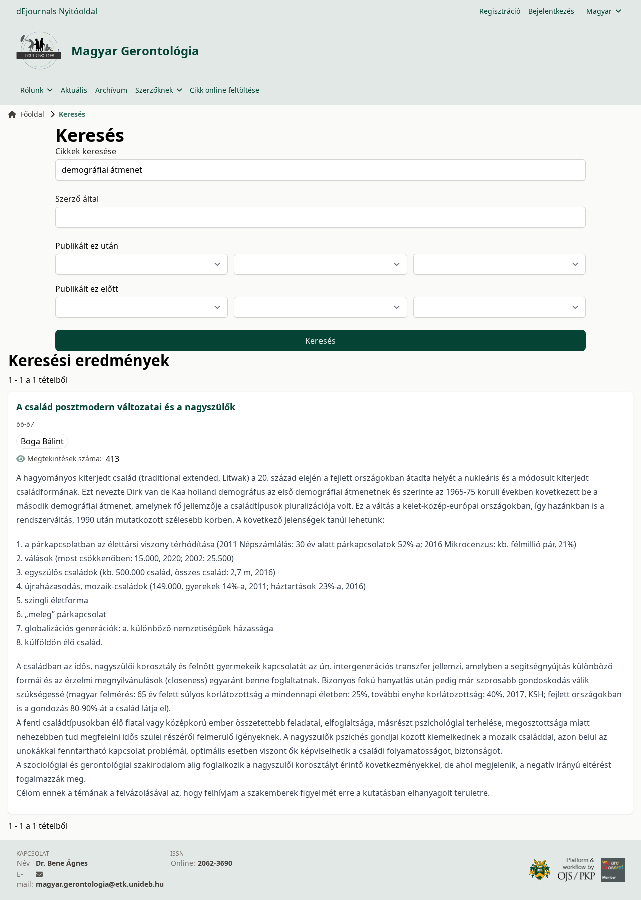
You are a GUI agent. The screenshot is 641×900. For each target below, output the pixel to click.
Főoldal (32, 114)
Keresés (320, 340)
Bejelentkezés (551, 11)
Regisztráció (499, 11)
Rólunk (31, 90)
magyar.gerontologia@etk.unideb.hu (100, 884)
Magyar (599, 11)
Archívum (111, 90)
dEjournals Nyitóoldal (56, 11)
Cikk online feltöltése (224, 90)
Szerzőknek (154, 90)
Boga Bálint (42, 441)
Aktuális (74, 90)
